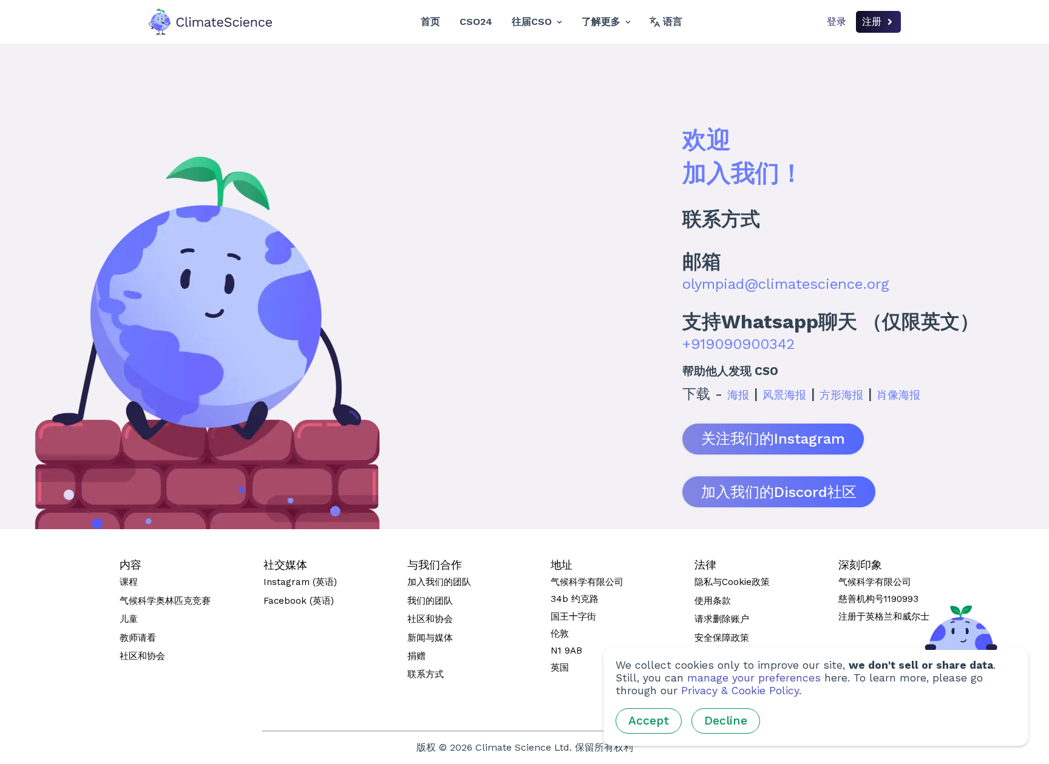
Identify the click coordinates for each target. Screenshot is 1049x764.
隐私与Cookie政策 (732, 581)
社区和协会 (142, 656)
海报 (738, 394)
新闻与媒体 (430, 637)
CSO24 (476, 21)
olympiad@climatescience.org (785, 284)
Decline (725, 721)
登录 (836, 21)
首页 (430, 21)
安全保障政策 (721, 637)
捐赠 (416, 656)
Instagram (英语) (300, 581)
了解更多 (601, 21)
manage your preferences (754, 678)
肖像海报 (898, 394)
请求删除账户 (721, 619)
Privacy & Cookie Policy (740, 691)
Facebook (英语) (298, 600)
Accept (648, 721)
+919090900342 (738, 344)
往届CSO (532, 21)
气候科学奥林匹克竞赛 (165, 600)
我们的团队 (430, 600)
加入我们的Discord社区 (779, 492)
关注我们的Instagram (773, 438)
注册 (871, 21)
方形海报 (841, 394)
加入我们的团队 (439, 581)
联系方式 (425, 674)
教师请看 (138, 637)
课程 (129, 581)
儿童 (129, 619)
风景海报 (784, 394)
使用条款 (712, 600)
